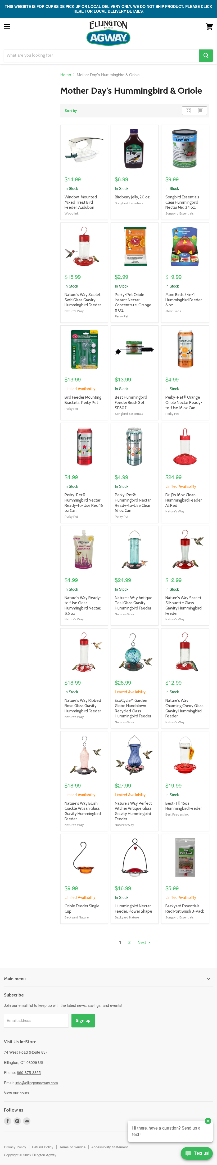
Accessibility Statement (109, 1146)
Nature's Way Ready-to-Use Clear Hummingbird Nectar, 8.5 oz (83, 605)
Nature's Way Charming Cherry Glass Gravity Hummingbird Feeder (184, 708)
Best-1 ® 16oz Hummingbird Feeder (183, 806)
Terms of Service (72, 1146)
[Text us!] (197, 1154)
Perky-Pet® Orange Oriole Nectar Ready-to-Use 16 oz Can (183, 402)
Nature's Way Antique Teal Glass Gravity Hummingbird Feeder (133, 603)
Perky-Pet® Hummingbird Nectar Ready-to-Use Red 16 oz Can (84, 503)
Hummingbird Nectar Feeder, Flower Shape (133, 909)
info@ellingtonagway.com (36, 1082)
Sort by (71, 110)
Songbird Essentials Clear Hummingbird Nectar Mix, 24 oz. (182, 202)
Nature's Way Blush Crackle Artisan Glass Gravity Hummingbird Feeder (83, 811)
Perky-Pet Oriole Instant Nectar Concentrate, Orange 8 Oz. (133, 302)
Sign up (83, 1020)
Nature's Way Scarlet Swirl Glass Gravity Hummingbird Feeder (83, 299)
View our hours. (17, 1092)
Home (65, 74)
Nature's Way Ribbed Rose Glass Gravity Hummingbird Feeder (83, 705)
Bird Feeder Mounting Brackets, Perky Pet (83, 400)
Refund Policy (42, 1146)
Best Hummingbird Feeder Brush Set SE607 (131, 402)
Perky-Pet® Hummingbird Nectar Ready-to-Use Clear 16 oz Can (133, 503)
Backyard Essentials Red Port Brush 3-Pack (184, 909)
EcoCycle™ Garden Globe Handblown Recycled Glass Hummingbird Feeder (133, 708)
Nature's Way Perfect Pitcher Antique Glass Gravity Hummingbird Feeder (133, 811)
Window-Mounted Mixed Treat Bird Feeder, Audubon (81, 202)
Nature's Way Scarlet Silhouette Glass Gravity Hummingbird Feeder (183, 605)
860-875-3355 (29, 1072)
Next (142, 942)
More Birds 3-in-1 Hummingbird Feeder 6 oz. (183, 299)
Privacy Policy (15, 1146)
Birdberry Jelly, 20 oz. (133, 197)
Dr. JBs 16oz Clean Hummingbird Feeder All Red (183, 500)
